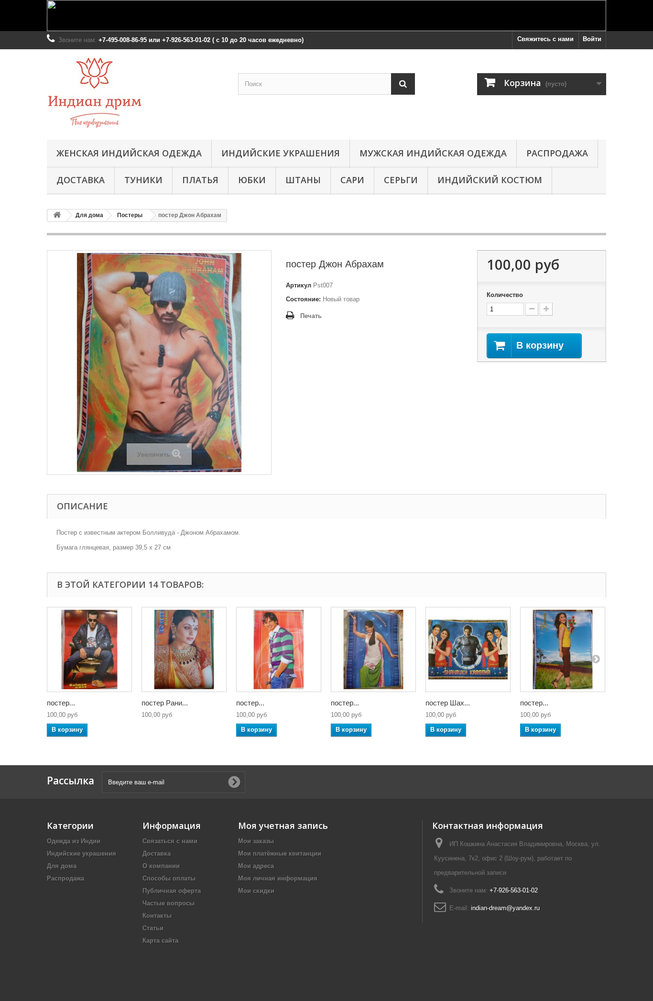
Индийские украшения (280, 153)
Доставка (80, 180)
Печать (311, 315)
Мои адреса (256, 865)
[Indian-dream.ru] (135, 92)
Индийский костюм (489, 180)
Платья (200, 180)
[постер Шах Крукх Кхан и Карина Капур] (468, 649)
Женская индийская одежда (129, 153)
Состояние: (303, 299)
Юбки (252, 180)
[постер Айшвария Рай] (373, 649)
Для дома (61, 865)
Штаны (303, 180)
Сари (352, 180)
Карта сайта (160, 940)
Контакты (157, 915)
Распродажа (557, 153)
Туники (143, 180)
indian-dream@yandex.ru (505, 908)
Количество (505, 294)
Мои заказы (256, 841)
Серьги (401, 180)
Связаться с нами (169, 841)
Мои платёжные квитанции (279, 853)
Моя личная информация (277, 878)
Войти (592, 39)
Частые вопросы (168, 903)
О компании (161, 865)
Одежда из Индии (73, 841)
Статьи (152, 928)
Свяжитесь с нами (545, 39)
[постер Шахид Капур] (278, 649)
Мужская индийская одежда (433, 153)
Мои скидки (256, 890)
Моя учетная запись (283, 825)
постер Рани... (164, 703)
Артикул (298, 285)
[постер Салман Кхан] (89, 649)
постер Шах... (447, 703)
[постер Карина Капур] (562, 649)
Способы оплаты (169, 878)
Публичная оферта (171, 890)
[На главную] (57, 215)
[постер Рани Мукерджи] (184, 649)
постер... (61, 703)
